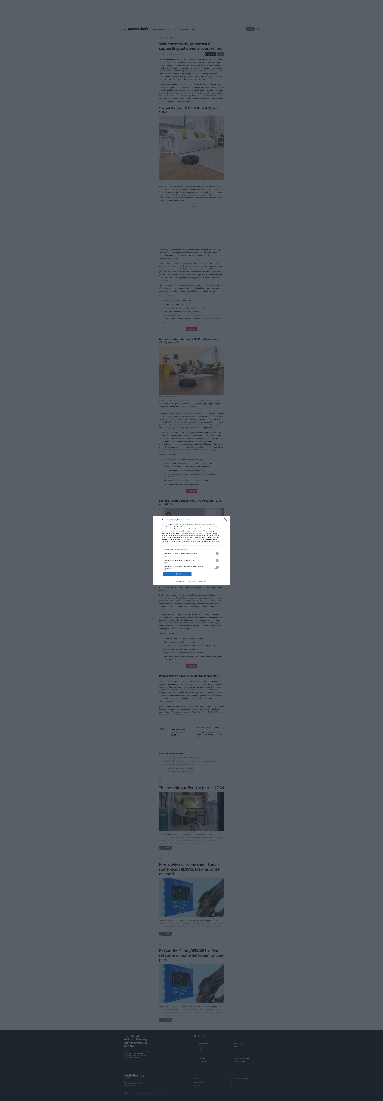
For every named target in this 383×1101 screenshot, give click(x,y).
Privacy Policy (202, 581)
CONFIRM (177, 574)
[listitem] (191, 549)
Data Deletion (180, 581)
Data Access (191, 581)
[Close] (226, 520)
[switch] (216, 553)
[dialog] (191, 550)
